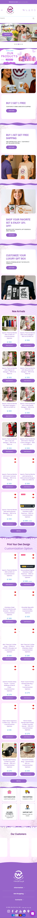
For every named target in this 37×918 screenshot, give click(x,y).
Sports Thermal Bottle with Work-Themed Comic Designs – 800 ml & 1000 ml (27, 441)
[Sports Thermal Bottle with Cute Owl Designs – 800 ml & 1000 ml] (9, 429)
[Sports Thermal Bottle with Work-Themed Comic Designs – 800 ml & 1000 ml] (27, 429)
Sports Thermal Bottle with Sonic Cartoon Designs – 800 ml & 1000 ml (9, 477)
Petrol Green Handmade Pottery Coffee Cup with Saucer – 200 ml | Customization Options (27, 725)
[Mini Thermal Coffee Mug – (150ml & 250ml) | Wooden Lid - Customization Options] (9, 635)
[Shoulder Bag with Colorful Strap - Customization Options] (27, 598)
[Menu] (1, 10)
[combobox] (17, 18)
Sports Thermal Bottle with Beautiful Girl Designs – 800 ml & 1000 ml (27, 371)
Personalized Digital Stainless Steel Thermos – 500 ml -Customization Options (27, 513)
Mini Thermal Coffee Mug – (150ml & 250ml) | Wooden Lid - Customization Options (9, 648)
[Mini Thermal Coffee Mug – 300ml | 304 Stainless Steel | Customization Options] (27, 635)
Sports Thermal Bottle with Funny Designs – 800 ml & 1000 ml (27, 334)
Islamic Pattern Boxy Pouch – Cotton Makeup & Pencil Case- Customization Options (9, 686)
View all (18, 531)
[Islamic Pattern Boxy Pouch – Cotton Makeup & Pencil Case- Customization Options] (9, 672)
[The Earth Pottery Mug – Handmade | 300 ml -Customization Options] (27, 750)
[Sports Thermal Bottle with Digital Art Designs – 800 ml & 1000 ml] (9, 358)
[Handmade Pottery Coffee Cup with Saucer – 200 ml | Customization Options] (9, 750)
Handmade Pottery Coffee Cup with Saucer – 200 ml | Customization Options (9, 763)
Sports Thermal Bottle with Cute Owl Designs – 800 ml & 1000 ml (9, 441)
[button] (23, 10)
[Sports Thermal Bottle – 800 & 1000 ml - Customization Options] (9, 323)
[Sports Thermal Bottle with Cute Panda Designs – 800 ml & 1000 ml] (27, 394)
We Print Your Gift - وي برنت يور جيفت (21, 907)
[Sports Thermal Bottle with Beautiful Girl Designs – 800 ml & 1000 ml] (27, 358)
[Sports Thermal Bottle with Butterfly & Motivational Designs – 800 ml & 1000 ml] (27, 464)
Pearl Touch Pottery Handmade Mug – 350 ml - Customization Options (27, 685)
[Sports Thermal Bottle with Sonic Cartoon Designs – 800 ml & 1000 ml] (9, 464)
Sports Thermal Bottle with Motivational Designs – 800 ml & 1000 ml (9, 512)
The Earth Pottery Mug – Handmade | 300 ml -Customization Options (27, 763)
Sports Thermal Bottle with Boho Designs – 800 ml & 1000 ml (9, 405)
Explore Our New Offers (23, 2)
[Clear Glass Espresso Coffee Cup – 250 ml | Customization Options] (9, 711)
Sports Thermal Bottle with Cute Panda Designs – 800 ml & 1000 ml (27, 406)
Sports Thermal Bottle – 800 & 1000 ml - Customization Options (9, 335)
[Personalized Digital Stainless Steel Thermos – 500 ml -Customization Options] (27, 500)
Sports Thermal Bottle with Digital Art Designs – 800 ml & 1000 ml (9, 371)
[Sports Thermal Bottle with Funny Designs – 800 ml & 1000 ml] (27, 323)
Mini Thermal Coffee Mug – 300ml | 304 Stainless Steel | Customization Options (27, 648)
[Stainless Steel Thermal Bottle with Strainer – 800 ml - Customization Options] (9, 598)
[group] (18, 56)
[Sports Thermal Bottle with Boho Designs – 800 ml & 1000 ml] (9, 394)
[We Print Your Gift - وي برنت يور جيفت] (10, 10)
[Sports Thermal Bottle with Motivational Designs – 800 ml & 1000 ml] (9, 500)
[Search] (33, 18)
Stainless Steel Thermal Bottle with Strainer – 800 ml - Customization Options (9, 611)
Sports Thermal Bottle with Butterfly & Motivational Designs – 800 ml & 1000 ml (27, 477)
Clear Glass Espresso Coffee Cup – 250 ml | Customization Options (9, 723)
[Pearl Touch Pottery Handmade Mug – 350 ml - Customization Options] (27, 672)
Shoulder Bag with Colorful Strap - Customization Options (28, 610)
